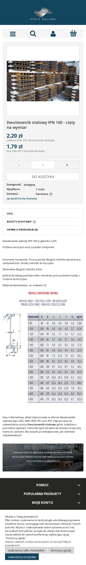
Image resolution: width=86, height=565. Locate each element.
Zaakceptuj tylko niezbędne (26, 550)
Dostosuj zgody (60, 550)
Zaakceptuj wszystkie (22, 557)
